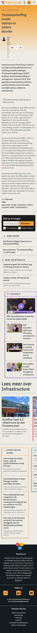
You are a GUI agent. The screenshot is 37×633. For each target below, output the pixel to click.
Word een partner (18, 613)
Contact (18, 620)
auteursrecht (6, 205)
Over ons (18, 618)
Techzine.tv (15, 294)
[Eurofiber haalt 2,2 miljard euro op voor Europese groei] (15, 406)
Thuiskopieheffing (21, 207)
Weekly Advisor (27, 228)
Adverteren (18, 615)
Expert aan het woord (14, 451)
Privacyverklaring (18, 625)
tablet (12, 207)
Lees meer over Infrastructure (17, 386)
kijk (3, 165)
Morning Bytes (12, 228)
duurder (13, 205)
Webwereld (9, 199)
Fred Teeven (22, 205)
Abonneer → (27, 223)
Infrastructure (12, 10)
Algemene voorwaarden (18, 623)
